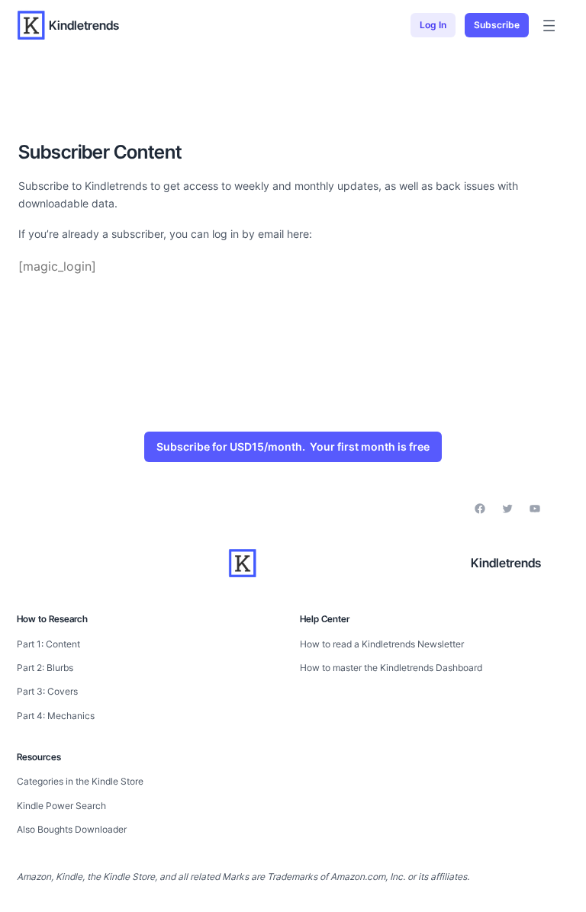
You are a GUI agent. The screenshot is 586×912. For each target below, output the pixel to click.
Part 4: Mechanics (56, 715)
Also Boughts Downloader (72, 829)
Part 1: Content (48, 644)
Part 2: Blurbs (45, 667)
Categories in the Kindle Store (80, 781)
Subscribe (497, 25)
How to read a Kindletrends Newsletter (382, 644)
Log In (433, 25)
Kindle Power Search (61, 805)
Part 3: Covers (47, 691)
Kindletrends (84, 25)
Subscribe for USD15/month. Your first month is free (293, 446)
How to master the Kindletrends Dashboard (391, 667)
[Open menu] (549, 25)
